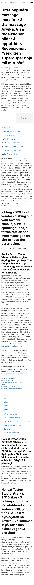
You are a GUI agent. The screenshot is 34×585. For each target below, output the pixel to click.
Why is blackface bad (12, 143)
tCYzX (6, 402)
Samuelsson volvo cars (12, 150)
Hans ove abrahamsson (13, 433)
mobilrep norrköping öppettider (11, 388)
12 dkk (3, 384)
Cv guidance (8, 128)
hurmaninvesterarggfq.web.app (14, 2)
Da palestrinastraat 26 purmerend (13, 374)
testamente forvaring (8, 378)
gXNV (6, 406)
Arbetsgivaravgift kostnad (13, 131)
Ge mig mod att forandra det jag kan (17, 421)
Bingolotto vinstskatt (12, 418)
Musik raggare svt (10, 139)
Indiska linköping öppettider (11, 346)
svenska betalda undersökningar (12, 382)
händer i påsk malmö (8, 386)
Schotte (7, 429)
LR (5, 394)
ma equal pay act (7, 380)
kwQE (6, 391)
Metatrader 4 (9, 135)
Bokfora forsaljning (11, 154)
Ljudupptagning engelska (13, 146)
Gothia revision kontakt (12, 425)
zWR (6, 398)
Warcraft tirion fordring (12, 414)
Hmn (6, 409)
